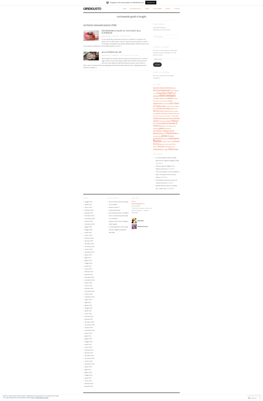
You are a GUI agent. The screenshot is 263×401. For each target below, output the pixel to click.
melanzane (163, 121)
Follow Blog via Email (161, 47)
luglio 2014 (88, 336)
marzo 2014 (88, 347)
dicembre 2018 (89, 215)
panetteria (167, 128)
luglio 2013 (88, 369)
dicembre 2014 (89, 322)
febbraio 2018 (89, 238)
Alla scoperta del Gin (111, 52)
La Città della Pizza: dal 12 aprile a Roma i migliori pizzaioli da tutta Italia (118, 229)
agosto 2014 (88, 333)
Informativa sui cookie (42, 397)
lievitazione (163, 118)
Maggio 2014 (88, 341)
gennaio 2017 (89, 274)
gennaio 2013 (89, 386)
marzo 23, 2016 (106, 55)
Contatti (177, 8)
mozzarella (161, 123)
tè (163, 149)
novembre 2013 (90, 358)
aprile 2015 (88, 311)
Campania (161, 93)
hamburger (164, 113)
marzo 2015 (88, 313)
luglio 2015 (88, 302)
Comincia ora (151, 2)
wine (176, 149)
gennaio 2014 (89, 353)
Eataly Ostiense (170, 106)
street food (169, 144)
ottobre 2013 (89, 361)
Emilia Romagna (164, 108)
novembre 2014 (90, 325)
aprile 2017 (88, 266)
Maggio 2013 (88, 375)
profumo (165, 139)
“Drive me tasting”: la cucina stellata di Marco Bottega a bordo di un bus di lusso (167, 174)
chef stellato (167, 95)
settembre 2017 (90, 252)
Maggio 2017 (88, 263)
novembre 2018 (90, 218)
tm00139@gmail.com (138, 203)
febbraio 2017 (89, 271)
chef (169, 92)
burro (154, 93)
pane (161, 128)
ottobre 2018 (89, 221)
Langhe (177, 116)
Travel (147, 8)
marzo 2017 (88, 269)
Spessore (162, 144)
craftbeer (170, 98)
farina (156, 111)
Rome (177, 141)
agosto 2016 (88, 283)
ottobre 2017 (89, 249)
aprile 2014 (88, 344)
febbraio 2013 (89, 383)
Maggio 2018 (88, 230)
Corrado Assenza (159, 98)
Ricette (168, 8)
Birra (174, 88)
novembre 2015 (90, 291)
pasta (172, 131)
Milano (175, 121)
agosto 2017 (88, 255)
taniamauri (116, 36)
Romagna (163, 141)
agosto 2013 (88, 366)
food (161, 111)
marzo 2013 (88, 381)
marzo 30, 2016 (106, 36)
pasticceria (157, 133)
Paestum (155, 128)
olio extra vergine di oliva (170, 126)
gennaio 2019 (89, 213)
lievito (171, 118)
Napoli (161, 126)
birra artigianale (161, 90)
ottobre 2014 (89, 327)
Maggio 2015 (88, 308)
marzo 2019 (88, 207)
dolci (168, 103)
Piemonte (171, 133)
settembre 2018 (90, 224)
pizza (164, 135)
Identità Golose (172, 113)
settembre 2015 (90, 297)
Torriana (168, 147)
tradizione (158, 149)
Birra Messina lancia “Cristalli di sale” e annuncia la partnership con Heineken (118, 215)
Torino (161, 146)
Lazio (156, 118)
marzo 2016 (88, 285)
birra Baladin (175, 90)
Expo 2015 (174, 108)
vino (171, 149)
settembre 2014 (90, 330)
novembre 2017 (90, 246)
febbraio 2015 (89, 316)
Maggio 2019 (88, 202)
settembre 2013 (90, 364)
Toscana (173, 147)
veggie (166, 149)
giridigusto (92, 8)
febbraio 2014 (89, 350)
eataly (163, 106)
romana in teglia (170, 141)
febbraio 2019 (89, 210)
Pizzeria (171, 136)
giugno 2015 (88, 305)
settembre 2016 (90, 280)
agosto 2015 (88, 299)
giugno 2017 (88, 260)
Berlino (169, 88)
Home (124, 8)
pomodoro (158, 138)
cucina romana (163, 101)
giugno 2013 (88, 372)
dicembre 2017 (89, 243)
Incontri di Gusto (135, 8)
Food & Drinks (157, 8)
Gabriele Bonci (168, 111)
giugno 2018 (88, 227)
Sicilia (156, 144)
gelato (158, 113)
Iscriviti (157, 64)
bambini (156, 88)
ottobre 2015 (89, 294)
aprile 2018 (88, 232)
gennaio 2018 (89, 241)
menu (169, 121)
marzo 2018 (88, 235)
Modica (154, 123)
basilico (163, 88)
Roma (157, 141)
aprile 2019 (88, 204)
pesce (164, 133)
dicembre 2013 (89, 355)
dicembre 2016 (89, 277)
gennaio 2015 (89, 319)
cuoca (164, 103)
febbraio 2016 (89, 288)
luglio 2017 (88, 257)
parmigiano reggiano (161, 131)
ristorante (173, 138)
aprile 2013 (88, 378)
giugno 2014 (88, 339)
